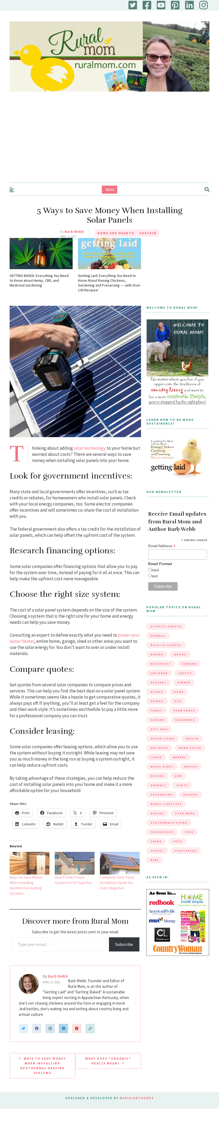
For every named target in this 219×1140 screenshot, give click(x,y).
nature (157, 776)
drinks (157, 701)
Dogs (179, 692)
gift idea (159, 729)
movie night (161, 766)
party (182, 785)
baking (156, 654)
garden (157, 720)
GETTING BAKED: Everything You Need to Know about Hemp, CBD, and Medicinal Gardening (39, 280)
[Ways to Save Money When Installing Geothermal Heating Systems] (29, 863)
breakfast (160, 663)
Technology (162, 832)
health (192, 738)
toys (177, 841)
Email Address (161, 546)
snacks (157, 813)
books (180, 654)
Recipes (190, 794)
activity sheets (165, 626)
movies (190, 766)
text (155, 576)
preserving (161, 794)
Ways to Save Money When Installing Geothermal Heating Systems (43, 1065)
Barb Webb (74, 231)
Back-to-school (166, 645)
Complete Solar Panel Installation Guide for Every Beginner (117, 882)
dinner (183, 682)
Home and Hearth (115, 233)
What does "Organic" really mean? (108, 1060)
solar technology (90, 448)
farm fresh (184, 710)
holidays (159, 748)
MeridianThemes (137, 1098)
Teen (189, 832)
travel (157, 850)
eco (177, 701)
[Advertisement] (109, 142)
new (178, 776)
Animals (158, 635)
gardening (185, 720)
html (155, 570)
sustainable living (168, 822)
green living (162, 738)
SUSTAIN (147, 233)
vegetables (185, 850)
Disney (156, 692)
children (159, 673)
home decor (190, 748)
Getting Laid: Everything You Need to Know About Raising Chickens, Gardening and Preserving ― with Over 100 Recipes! (109, 282)
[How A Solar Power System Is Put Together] (75, 863)
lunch (156, 757)
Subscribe (124, 944)
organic (158, 785)
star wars (185, 813)
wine (154, 860)
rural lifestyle (166, 804)
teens (156, 841)
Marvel (179, 757)
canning (189, 663)
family (156, 710)
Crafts (185, 673)
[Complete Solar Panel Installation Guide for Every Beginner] (120, 863)
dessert (158, 682)
